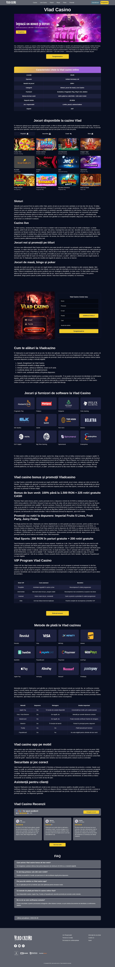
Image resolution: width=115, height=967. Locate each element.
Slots (89, 133)
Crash (67, 133)
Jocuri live (45, 133)
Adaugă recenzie (91, 812)
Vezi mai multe (57, 844)
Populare (23, 133)
